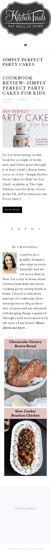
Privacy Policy (25, 508)
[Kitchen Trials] (25, 36)
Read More (12, 209)
